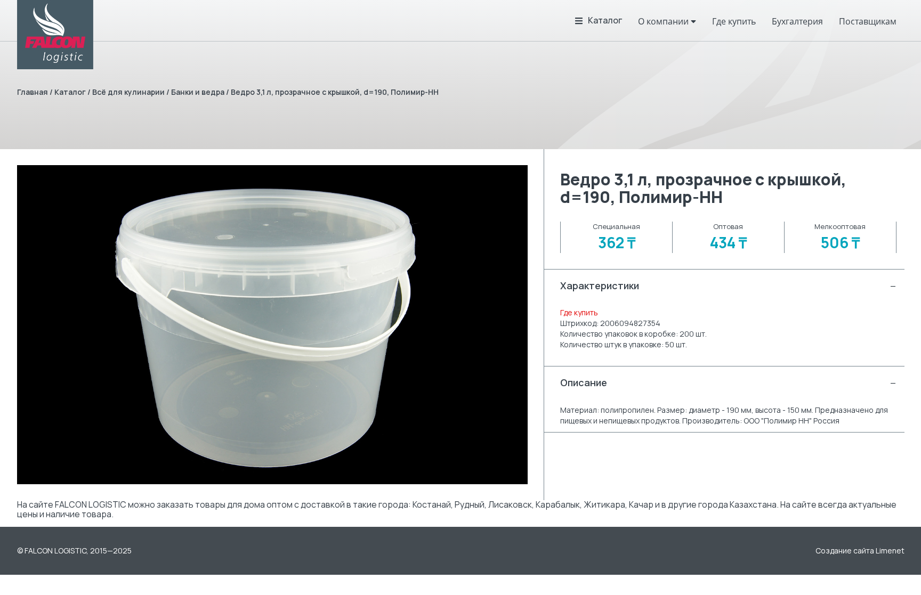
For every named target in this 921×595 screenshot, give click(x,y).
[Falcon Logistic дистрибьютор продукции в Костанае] (55, 34)
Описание (728, 382)
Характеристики (728, 285)
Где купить (579, 312)
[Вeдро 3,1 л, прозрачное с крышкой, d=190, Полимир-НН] (272, 324)
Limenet (890, 550)
